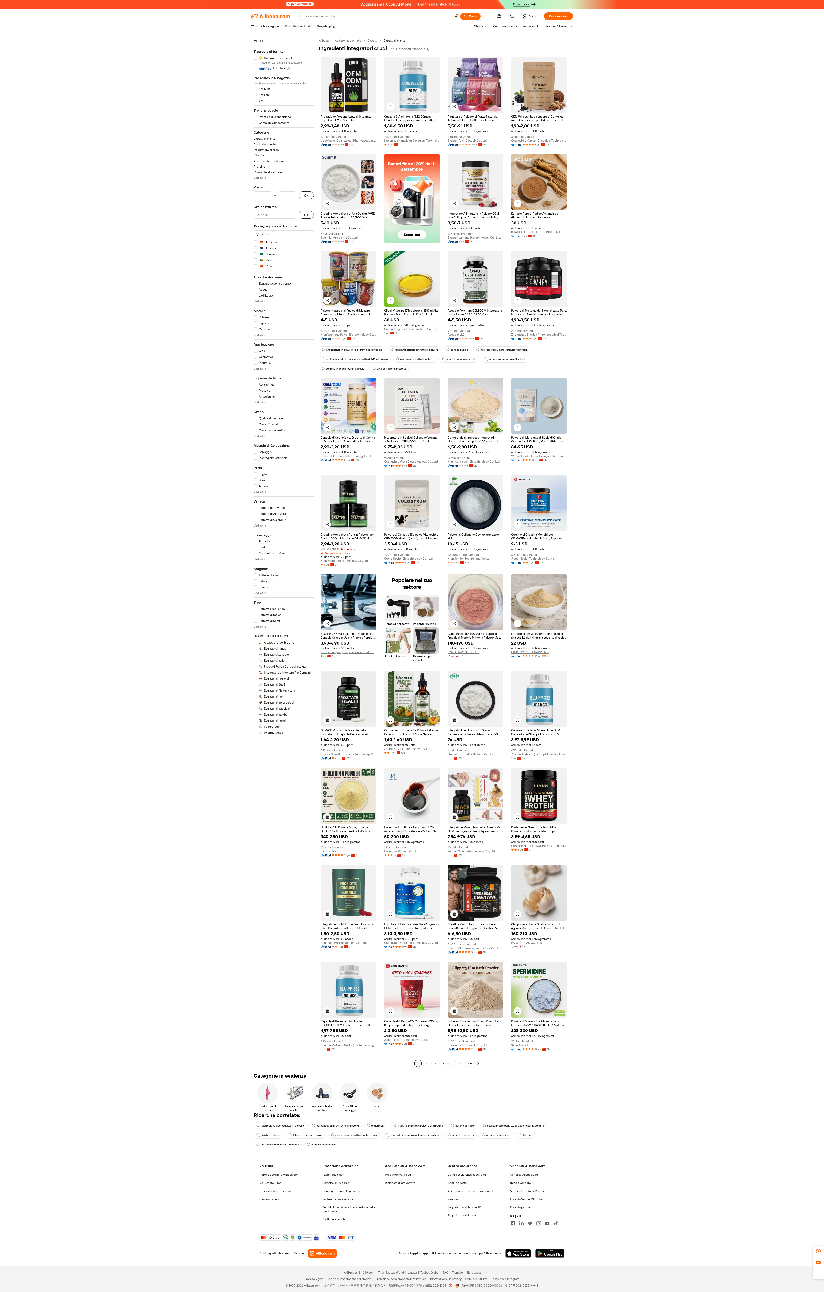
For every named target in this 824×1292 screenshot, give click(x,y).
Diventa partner (520, 1207)
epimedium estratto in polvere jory (356, 1135)
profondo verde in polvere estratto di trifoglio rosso (357, 359)
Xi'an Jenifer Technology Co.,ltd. (469, 558)
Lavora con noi (269, 1199)
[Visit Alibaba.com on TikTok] (555, 1223)
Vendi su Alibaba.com (524, 1174)
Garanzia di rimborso (335, 1182)
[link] (818, 1251)
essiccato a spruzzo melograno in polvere (415, 1135)
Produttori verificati (398, 1174)
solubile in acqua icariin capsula (345, 368)
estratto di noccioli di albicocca (280, 1144)
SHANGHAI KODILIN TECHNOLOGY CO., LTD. (539, 232)
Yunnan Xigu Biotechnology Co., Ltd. (471, 851)
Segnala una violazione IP (464, 1207)
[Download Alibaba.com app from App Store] (518, 1253)
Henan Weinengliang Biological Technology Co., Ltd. (412, 140)
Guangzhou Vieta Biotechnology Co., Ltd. (411, 461)
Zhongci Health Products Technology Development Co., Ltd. (348, 754)
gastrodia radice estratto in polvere (282, 1125)
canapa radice (459, 349)
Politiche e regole (333, 1219)
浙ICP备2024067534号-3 (521, 1285)
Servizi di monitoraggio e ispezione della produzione (348, 1209)
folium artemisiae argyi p (308, 1135)
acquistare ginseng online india (507, 359)
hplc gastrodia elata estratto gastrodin (504, 349)
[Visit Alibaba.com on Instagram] (538, 1223)
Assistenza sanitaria (348, 40)
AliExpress (351, 1272)
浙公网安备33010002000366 (482, 1285)
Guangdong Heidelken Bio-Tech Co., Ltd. (411, 329)
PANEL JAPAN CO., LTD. (463, 652)
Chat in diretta (457, 1182)
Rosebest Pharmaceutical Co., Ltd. (344, 942)
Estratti (372, 40)
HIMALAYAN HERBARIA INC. (530, 652)
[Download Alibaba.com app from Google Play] (549, 1253)
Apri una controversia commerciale (471, 1191)
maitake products (463, 1135)
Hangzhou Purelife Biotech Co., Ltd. (471, 754)
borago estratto (465, 1125)
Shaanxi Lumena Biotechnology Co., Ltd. (474, 237)
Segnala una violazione (462, 1215)
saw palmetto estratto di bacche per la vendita (515, 1125)
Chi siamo (266, 1165)
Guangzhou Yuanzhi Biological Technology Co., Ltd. (539, 140)
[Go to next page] (478, 1063)
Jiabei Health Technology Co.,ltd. (533, 558)
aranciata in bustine (498, 1135)
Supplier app (418, 1253)
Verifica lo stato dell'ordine (527, 1191)
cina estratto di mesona (391, 368)
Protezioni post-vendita (337, 1199)
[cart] (513, 17)
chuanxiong (378, 1125)
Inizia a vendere (520, 1182)
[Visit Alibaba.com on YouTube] (547, 1223)
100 (469, 1063)
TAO (445, 1272)
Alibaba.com (492, 1253)
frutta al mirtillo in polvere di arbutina (420, 1125)
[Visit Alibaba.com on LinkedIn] (521, 1223)
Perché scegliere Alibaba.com (279, 1174)
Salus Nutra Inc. (331, 851)
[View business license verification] (451, 1285)
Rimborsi (453, 1199)
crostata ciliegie (270, 1135)
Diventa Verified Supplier (526, 1199)
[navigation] (284, 552)
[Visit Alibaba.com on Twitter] (530, 1223)
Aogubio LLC (456, 334)
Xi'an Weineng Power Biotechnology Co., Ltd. (348, 334)
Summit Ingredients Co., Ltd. (339, 237)
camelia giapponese (323, 1144)
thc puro (528, 1135)
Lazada (412, 1272)
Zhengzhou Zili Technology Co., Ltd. (407, 748)
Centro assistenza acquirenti (467, 1174)
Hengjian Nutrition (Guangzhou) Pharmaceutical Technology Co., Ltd (539, 845)
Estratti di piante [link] (394, 40)
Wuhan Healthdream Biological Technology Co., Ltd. (539, 456)
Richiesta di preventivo (400, 1182)
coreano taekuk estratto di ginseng (337, 1125)
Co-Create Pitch (271, 1182)
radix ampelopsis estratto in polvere (416, 349)
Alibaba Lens (281, 1253)
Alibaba (324, 40)
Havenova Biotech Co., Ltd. (402, 851)
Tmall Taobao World (391, 1272)
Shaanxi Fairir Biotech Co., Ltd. (467, 140)
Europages (474, 1272)
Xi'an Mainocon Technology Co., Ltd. (344, 560)
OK (306, 195)
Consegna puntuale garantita (341, 1191)
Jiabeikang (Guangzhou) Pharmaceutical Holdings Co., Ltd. (348, 140)
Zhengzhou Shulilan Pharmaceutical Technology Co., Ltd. (539, 334)
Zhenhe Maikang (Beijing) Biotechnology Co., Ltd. (539, 754)
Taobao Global (429, 1272)
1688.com (367, 1272)
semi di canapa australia (461, 359)
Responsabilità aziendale (276, 1191)
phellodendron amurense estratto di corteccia (354, 349)
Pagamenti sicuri (333, 1174)
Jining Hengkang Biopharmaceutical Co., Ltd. (348, 652)
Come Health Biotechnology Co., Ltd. (408, 558)
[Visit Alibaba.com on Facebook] (512, 1223)
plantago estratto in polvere (417, 359)
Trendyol (458, 1272)
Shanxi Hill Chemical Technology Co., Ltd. (348, 456)
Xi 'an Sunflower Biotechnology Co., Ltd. (474, 461)
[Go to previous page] (409, 1063)
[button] (456, 16)
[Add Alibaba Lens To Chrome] (322, 1253)
